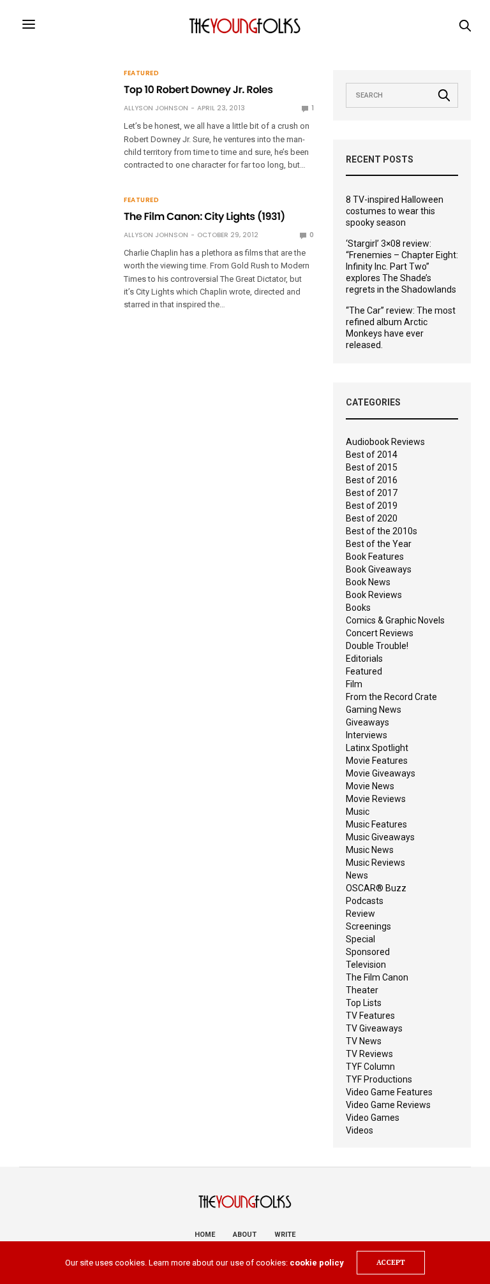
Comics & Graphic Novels (395, 620)
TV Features (370, 1015)
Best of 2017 (371, 492)
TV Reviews (369, 1053)
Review (360, 913)
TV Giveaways (374, 1028)
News (357, 875)
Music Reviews (375, 862)
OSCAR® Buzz (376, 888)
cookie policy (317, 1262)
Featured (141, 73)
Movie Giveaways (380, 773)
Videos (359, 1130)
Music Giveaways (380, 837)
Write (284, 1234)
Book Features (375, 556)
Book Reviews (374, 594)
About (244, 1234)
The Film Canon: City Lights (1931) (204, 216)
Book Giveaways (379, 569)
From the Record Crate (391, 696)
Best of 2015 (371, 467)
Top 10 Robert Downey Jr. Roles (198, 89)
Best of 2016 (371, 480)
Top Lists (364, 1002)
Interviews (366, 735)
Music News (370, 849)
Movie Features (377, 760)
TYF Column (370, 1066)
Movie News (370, 786)
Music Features (376, 824)
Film (354, 684)
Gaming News (373, 709)
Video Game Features (389, 1092)
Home (205, 1234)
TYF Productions (379, 1079)
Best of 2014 (371, 454)
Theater (362, 990)
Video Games (372, 1117)
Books (358, 607)
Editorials (364, 658)
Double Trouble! (377, 645)
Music (357, 811)
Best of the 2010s (381, 531)
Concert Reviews (379, 633)
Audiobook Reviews (385, 441)
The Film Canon (377, 977)
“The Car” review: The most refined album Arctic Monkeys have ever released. (401, 327)
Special (360, 939)
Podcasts (364, 900)
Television (366, 964)
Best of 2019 (371, 505)
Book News (368, 582)
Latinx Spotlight (377, 747)
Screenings (368, 926)
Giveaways (367, 722)
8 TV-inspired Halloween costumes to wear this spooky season (394, 211)
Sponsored (368, 951)
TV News (364, 1041)
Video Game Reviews (388, 1104)
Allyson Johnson (156, 108)
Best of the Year (379, 543)
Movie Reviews (376, 798)
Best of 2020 (371, 518)
